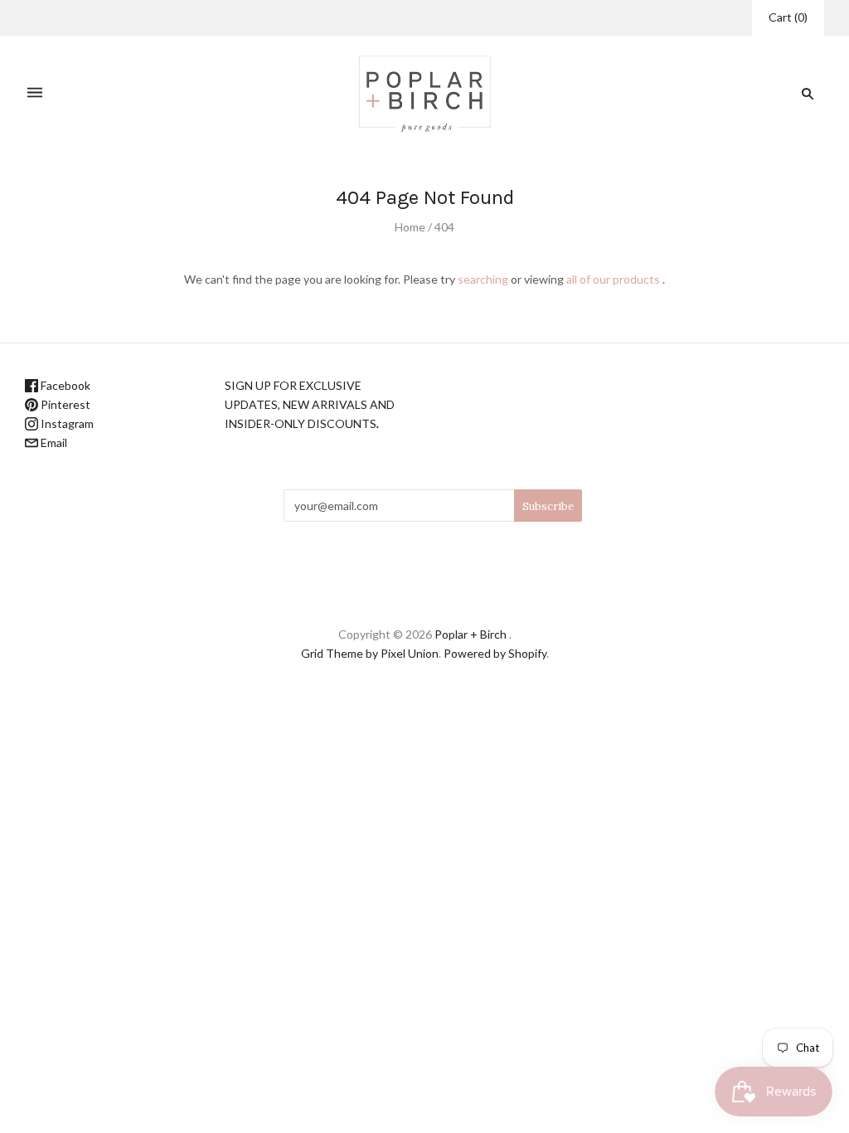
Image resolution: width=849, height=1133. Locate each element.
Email (52, 442)
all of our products (613, 279)
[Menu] (35, 93)
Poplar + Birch (470, 634)
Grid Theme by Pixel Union (370, 653)
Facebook (64, 385)
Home (410, 227)
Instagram (66, 423)
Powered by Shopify (495, 653)
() (788, 17)
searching (483, 279)
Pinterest (64, 404)
